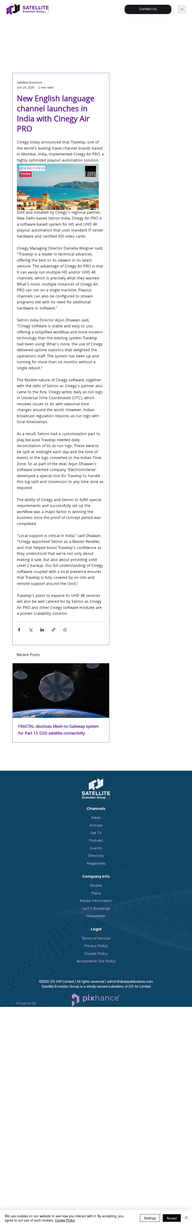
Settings (150, 1218)
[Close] (186, 1218)
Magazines (96, 863)
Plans (96, 893)
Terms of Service (96, 938)
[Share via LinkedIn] (42, 629)
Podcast (96, 840)
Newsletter (96, 915)
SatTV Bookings (96, 908)
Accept (172, 1218)
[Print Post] (65, 629)
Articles (96, 825)
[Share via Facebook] (19, 629)
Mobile (96, 885)
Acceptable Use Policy (96, 961)
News (96, 817)
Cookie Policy (96, 953)
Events (96, 848)
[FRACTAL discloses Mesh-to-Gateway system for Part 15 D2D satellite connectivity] (61, 690)
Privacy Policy (96, 945)
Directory (96, 855)
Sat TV (96, 832)
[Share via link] (53, 629)
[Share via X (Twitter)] (30, 629)
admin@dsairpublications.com (130, 981)
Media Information (96, 900)
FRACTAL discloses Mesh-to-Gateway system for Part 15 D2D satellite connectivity (58, 730)
